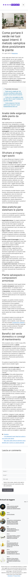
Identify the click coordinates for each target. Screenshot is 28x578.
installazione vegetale (18, 322)
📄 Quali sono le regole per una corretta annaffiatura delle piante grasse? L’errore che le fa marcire (13, 93)
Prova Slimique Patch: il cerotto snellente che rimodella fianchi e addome (13, 552)
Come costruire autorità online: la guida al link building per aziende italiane (13, 507)
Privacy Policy (17, 575)
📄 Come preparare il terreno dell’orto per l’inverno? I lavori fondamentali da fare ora (12, 104)
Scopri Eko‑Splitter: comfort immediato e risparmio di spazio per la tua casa (13, 537)
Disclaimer (10, 575)
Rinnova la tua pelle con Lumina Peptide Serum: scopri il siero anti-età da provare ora (13, 544)
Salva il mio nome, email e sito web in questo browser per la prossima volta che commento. (14, 484)
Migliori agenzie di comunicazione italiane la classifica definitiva (13, 530)
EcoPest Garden (11, 514)
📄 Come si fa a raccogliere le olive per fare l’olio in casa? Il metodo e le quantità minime (13, 99)
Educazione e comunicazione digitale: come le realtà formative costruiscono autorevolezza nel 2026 (14, 521)
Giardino (6, 434)
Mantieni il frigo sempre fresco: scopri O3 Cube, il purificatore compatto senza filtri (13, 560)
